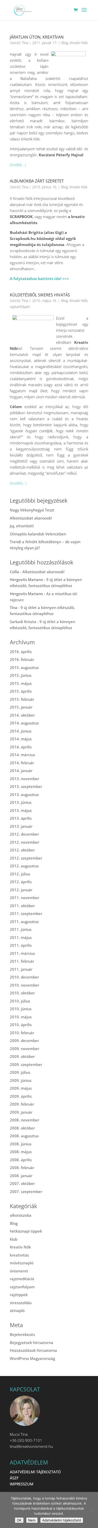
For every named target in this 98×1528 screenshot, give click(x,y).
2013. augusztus (24, 794)
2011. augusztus (24, 921)
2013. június (20, 802)
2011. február (22, 961)
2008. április (21, 1159)
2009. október (22, 1056)
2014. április (21, 746)
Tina (25, 42)
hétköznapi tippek (26, 1231)
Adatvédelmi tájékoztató (61, 1520)
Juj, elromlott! (22, 525)
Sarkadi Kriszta (23, 621)
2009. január (21, 1112)
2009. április (21, 1096)
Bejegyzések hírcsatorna (31, 1342)
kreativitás (19, 1255)
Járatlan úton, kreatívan (37, 37)
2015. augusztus (24, 667)
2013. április (21, 818)
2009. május (21, 1088)
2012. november (24, 842)
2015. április (21, 691)
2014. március (22, 754)
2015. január (21, 707)
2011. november (24, 897)
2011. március (22, 953)
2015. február (22, 699)
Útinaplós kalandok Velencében (38, 533)
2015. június (20, 675)
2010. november (24, 985)
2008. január (21, 1175)
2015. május (21, 683)
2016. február (22, 659)
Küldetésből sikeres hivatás (40, 295)
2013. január (21, 826)
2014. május (21, 738)
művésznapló (21, 1262)
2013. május (21, 810)
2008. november (24, 1119)
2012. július (20, 873)
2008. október (22, 1127)
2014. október (22, 715)
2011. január (21, 969)
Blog (64, 42)
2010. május (21, 1016)
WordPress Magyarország (32, 1358)
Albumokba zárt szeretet (37, 181)
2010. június (20, 1008)
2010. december (24, 977)
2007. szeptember (26, 1191)
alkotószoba (20, 1215)
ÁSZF (14, 1477)
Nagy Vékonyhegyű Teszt (32, 509)
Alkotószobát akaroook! (31, 518)
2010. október (22, 992)
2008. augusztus (24, 1135)
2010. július (20, 1000)
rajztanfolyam (20, 306)
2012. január (21, 889)
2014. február (22, 762)
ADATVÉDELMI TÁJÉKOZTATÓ (35, 1471)
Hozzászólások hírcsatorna (33, 1350)
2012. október (22, 849)
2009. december (24, 1040)
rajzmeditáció (22, 1278)
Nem (32, 1520)
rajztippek (19, 1294)
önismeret (19, 1270)
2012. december (24, 834)
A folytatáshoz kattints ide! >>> (39, 278)
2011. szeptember (26, 913)
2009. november (24, 1048)
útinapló (17, 1310)
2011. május (21, 937)
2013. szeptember (26, 786)
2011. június (20, 929)
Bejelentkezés (22, 1334)
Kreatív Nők (79, 42)
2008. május (21, 1151)
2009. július (20, 1072)
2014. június (20, 731)
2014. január (21, 770)
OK (19, 1520)
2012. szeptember (26, 858)
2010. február (22, 1032)
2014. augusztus (24, 722)
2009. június (20, 1080)
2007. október (22, 1183)
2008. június (20, 1143)
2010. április (21, 1024)
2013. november (24, 778)
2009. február (22, 1104)
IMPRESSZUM (21, 1483)
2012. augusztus (24, 865)
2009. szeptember (26, 1064)
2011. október (22, 905)
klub (13, 1239)
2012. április (21, 881)
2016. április (21, 651)
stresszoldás (21, 1302)
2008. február (22, 1167)
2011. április (21, 945)
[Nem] (91, 1510)
